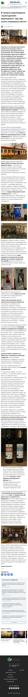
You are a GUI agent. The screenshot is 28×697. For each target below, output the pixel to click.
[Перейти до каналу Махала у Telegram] (16, 688)
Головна (10, 670)
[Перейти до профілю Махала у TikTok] (18, 688)
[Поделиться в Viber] (8, 574)
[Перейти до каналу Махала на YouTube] (14, 688)
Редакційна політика (10, 672)
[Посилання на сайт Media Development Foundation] (14, 665)
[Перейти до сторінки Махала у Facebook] (12, 688)
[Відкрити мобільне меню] (26, 3)
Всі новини (14, 622)
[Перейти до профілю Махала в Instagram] (10, 688)
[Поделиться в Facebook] (2, 574)
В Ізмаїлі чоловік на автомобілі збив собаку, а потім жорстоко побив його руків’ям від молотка (14, 611)
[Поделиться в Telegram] (11, 574)
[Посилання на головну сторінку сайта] (14, 659)
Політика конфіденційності (10, 679)
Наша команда (10, 681)
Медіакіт (10, 674)
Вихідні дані (10, 676)
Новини (2, 568)
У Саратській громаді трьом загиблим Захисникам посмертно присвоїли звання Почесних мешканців (12, 605)
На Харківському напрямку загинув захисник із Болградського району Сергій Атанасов (13, 616)
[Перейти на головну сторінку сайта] (3, 3)
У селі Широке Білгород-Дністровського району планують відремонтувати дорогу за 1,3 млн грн (14, 598)
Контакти (22, 670)
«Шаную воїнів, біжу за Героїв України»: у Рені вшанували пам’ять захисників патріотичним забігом (13, 584)
